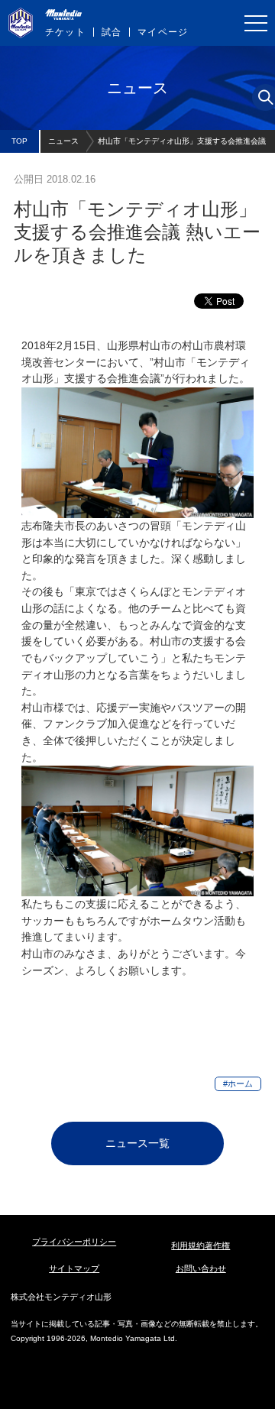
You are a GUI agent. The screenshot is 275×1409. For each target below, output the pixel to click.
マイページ (163, 32)
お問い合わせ (201, 1268)
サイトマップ (74, 1268)
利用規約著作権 (200, 1245)
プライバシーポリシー (74, 1241)
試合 (111, 32)
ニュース (63, 141)
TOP (19, 141)
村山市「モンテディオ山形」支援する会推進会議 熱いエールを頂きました (182, 145)
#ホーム (238, 1083)
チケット (65, 32)
